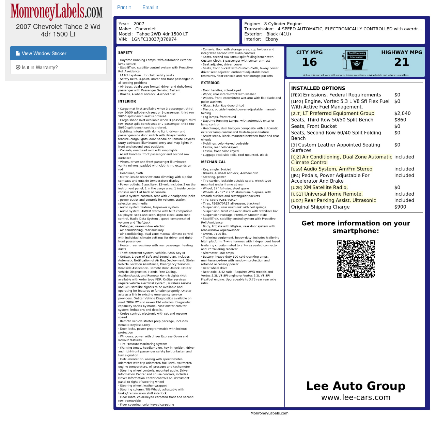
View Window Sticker (43, 53)
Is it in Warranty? (39, 67)
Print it (124, 7)
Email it (150, 7)
